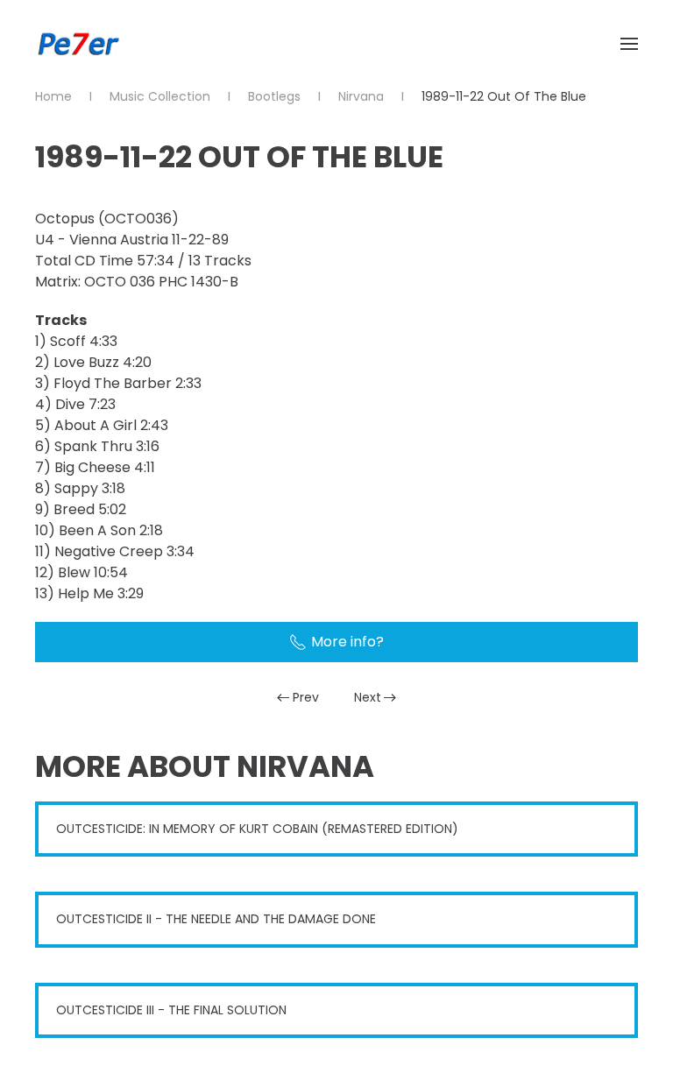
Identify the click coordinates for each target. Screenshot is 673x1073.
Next (367, 697)
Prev (306, 697)
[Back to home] (79, 44)
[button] (629, 44)
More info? (347, 642)
